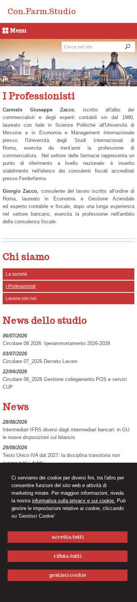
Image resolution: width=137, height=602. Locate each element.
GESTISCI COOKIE (67, 575)
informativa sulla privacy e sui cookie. (73, 501)
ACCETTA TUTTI (68, 537)
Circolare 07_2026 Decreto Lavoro (40, 361)
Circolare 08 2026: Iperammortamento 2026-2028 (56, 343)
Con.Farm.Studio (42, 11)
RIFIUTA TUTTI (67, 556)
